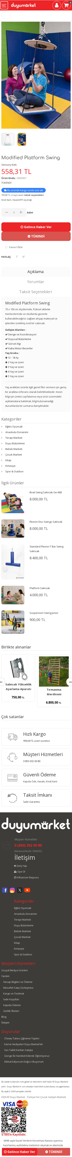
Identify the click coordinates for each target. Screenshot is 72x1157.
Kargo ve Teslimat (13, 993)
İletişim (24, 857)
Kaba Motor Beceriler (20, 348)
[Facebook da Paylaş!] (17, 256)
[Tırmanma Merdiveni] (54, 671)
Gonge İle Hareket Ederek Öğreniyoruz (27, 1056)
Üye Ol (21, 871)
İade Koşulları (11, 999)
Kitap (8, 460)
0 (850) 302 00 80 (28, 845)
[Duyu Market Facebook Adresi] (4, 892)
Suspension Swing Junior (44, 613)
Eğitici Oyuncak (14, 426)
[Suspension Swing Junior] (12, 622)
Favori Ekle (16, 247)
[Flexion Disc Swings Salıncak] (12, 528)
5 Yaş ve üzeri (15, 376)
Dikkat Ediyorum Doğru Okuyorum (24, 1061)
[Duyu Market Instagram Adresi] (12, 892)
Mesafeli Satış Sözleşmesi (18, 987)
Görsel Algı (14, 343)
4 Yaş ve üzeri (15, 371)
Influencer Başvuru (27, 877)
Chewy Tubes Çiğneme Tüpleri (21, 1038)
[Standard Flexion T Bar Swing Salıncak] (12, 561)
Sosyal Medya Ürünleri (14, 970)
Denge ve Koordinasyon (22, 334)
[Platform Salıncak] (12, 595)
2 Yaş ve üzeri (15, 362)
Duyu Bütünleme (15, 443)
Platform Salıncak (40, 588)
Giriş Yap (21, 866)
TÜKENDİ (37, 236)
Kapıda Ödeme (12, 1005)
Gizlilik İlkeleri (11, 1011)
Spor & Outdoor (14, 471)
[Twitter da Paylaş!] (23, 256)
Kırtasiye (10, 466)
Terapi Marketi (13, 437)
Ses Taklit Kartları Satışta (18, 1050)
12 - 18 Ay (13, 357)
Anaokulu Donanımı (16, 432)
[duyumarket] (23, 4)
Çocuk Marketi (13, 454)
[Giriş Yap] (56, 6)
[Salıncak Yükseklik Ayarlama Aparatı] (18, 668)
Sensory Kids (9, 164)
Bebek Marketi (13, 449)
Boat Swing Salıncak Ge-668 (46, 492)
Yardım (5, 976)
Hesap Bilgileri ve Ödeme (17, 982)
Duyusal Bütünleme (19, 339)
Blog (3, 1016)
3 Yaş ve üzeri (15, 367)
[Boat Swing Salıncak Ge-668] (12, 501)
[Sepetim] (66, 6)
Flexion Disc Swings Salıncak (46, 521)
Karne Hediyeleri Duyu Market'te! (23, 1044)
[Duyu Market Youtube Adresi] (27, 892)
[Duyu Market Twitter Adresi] (19, 892)
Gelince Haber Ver (37, 227)
